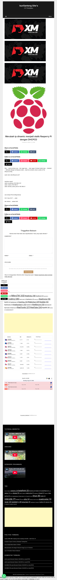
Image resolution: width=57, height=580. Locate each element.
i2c (11, 496)
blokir (38, 490)
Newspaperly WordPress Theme (36, 574)
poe (35, 499)
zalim (15, 504)
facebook (16, 151)
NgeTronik (23, 307)
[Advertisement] (28, 323)
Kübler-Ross (21, 496)
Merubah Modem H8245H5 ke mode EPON (20, 559)
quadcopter (45, 499)
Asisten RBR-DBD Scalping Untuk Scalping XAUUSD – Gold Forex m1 (20, 538)
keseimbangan (16, 496)
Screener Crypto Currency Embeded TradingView (16, 541)
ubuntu (48, 502)
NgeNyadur (8, 304)
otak (22, 499)
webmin (8, 504)
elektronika (30, 493)
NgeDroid (36, 299)
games (46, 493)
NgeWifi (46, 307)
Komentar (8, 236)
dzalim (24, 493)
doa (11, 493)
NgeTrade (7, 307)
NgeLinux (33, 302)
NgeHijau (23, 302)
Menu (50, 16)
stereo (37, 502)
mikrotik (10, 499)
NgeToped (48, 304)
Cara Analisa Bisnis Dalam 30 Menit (13, 544)
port (37, 499)
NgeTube (36, 307)
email (33, 151)
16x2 (6, 490)
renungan (26, 502)
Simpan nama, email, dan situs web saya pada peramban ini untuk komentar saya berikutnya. (28, 268)
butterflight (45, 490)
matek (43, 496)
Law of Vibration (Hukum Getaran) (12, 550)
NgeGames (14, 302)
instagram (25, 160)
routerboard (33, 502)
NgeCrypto (23, 299)
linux (36, 496)
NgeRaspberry (19, 304)
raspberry (16, 502)
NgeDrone (44, 299)
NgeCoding (11, 299)
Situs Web (8, 262)
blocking (32, 490)
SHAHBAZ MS (8, 565)
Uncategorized (9, 309)
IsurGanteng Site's (28, 5)
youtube (34, 160)
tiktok (9, 164)
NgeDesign (30, 299)
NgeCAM (46, 296)
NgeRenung (38, 305)
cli (50, 490)
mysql (18, 499)
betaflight (23, 490)
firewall (41, 493)
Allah (9, 490)
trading (42, 502)
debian (7, 493)
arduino (14, 491)
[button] (4, 576)
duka (20, 493)
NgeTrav (14, 307)
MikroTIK (18, 295)
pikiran (31, 499)
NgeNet (44, 302)
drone (16, 493)
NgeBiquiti (40, 296)
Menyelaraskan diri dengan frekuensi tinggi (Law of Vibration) (19, 547)
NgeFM (7, 302)
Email (31, 255)
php (27, 499)
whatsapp (25, 151)
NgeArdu (30, 296)
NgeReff (29, 304)
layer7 (28, 496)
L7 (26, 496)
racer (8, 502)
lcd (31, 496)
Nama (7, 255)
